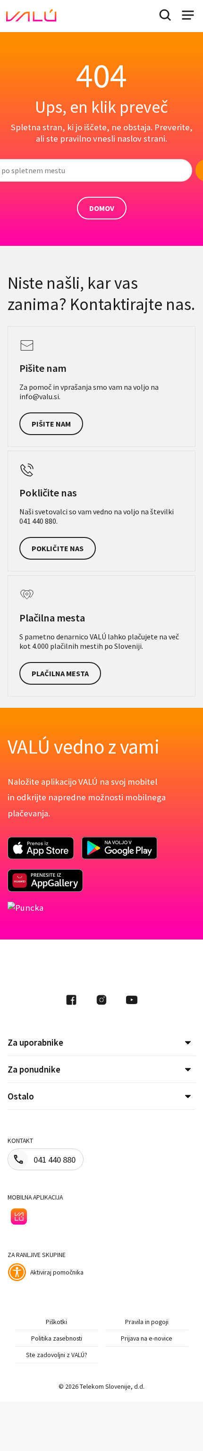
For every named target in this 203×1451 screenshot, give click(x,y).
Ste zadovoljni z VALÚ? (56, 1354)
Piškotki (56, 1321)
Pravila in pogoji (147, 1321)
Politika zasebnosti (56, 1338)
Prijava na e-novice (146, 1338)
